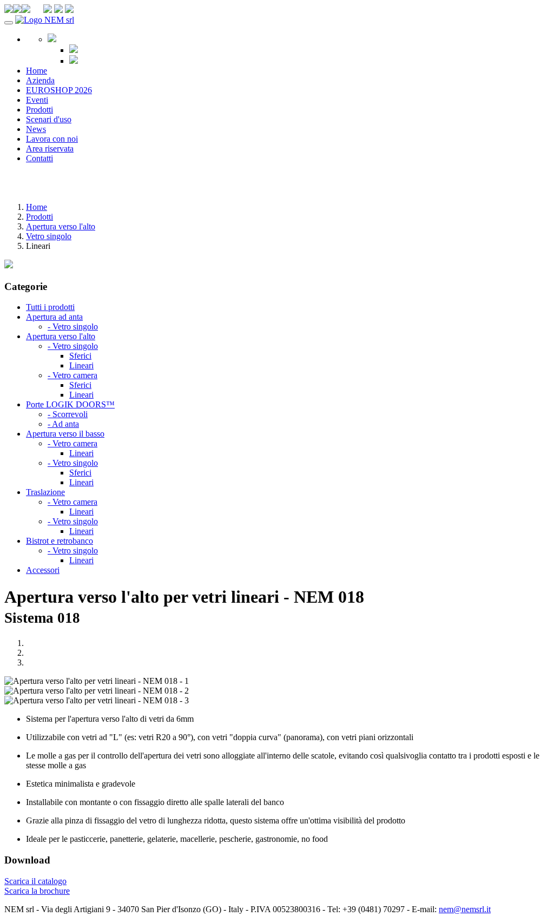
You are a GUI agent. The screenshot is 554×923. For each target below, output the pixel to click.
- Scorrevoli (68, 414)
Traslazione (45, 492)
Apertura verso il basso (65, 433)
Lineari (81, 365)
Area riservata (50, 148)
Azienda (40, 80)
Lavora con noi (52, 138)
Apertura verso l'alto (60, 226)
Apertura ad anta (54, 316)
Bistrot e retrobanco (59, 540)
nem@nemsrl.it (465, 909)
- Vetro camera (72, 375)
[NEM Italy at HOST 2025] (8, 265)
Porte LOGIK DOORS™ (70, 404)
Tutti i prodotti (50, 307)
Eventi (37, 99)
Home (36, 70)
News (36, 129)
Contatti (39, 158)
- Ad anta (63, 423)
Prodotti (39, 109)
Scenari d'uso (48, 119)
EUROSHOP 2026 (59, 90)
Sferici (80, 355)
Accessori (43, 570)
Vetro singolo (48, 236)
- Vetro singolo (73, 326)
